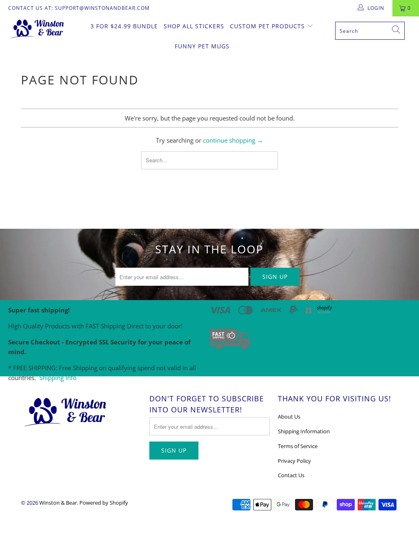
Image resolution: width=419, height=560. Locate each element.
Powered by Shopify (103, 502)
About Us (289, 416)
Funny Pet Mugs (202, 46)
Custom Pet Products (268, 26)
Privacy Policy (294, 460)
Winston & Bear (58, 502)
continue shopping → (233, 140)
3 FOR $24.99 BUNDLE (124, 26)
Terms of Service (298, 446)
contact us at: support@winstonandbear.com (79, 8)
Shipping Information (304, 431)
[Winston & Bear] (37, 28)
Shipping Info (58, 377)
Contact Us (291, 475)
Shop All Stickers (194, 26)
